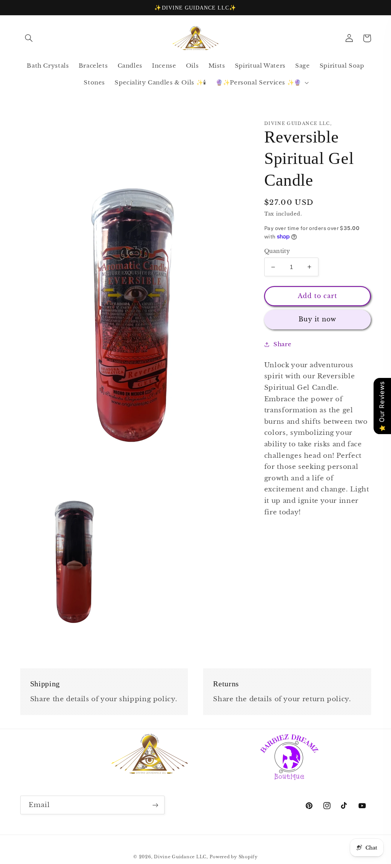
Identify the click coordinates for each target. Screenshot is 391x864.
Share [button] (282, 344)
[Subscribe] (155, 805)
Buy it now (318, 319)
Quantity (277, 251)
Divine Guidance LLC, (181, 856)
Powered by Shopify (234, 856)
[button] (29, 38)
